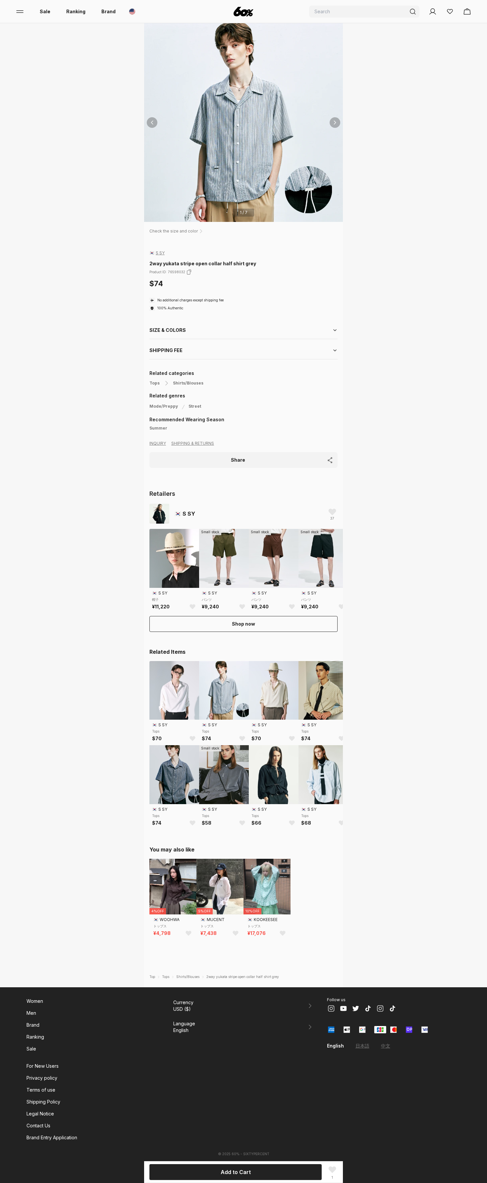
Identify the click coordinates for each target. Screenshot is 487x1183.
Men (31, 1013)
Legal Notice (40, 1113)
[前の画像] (152, 122)
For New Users (43, 1066)
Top (152, 977)
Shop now (243, 624)
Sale (45, 11)
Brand (108, 11)
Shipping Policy (43, 1102)
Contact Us (38, 1125)
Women (35, 1001)
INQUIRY (157, 443)
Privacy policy (42, 1078)
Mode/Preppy (163, 406)
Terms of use (41, 1090)
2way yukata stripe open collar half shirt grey (242, 977)
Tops (154, 383)
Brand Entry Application (52, 1137)
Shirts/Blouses (188, 383)
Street (195, 406)
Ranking (75, 11)
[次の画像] (335, 122)
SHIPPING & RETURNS (192, 443)
